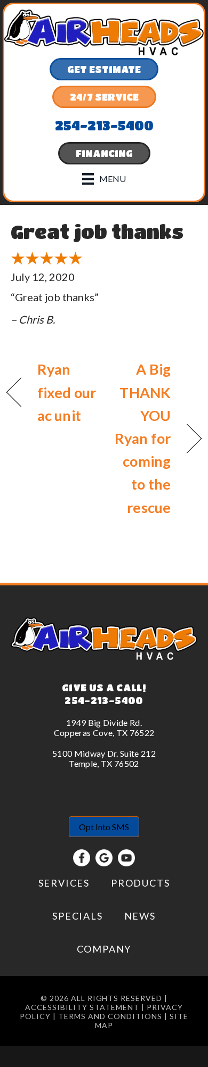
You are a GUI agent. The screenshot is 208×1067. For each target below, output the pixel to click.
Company (104, 949)
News (140, 916)
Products (140, 883)
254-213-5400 (104, 700)
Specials (77, 916)
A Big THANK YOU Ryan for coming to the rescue (140, 438)
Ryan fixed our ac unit (66, 392)
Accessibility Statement (82, 1007)
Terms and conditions (110, 1016)
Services (64, 883)
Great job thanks (97, 231)
